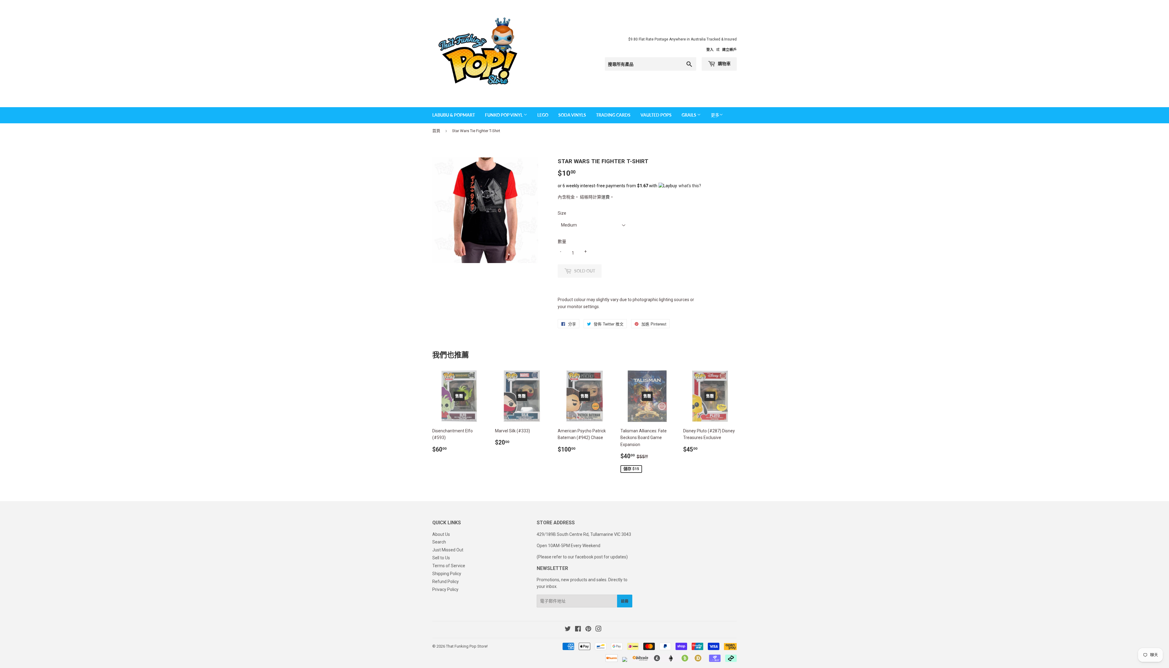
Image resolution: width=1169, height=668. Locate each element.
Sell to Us (441, 557)
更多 (715, 115)
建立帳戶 (729, 49)
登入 (710, 49)
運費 (605, 197)
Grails (689, 115)
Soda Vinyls (572, 115)
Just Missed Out (447, 549)
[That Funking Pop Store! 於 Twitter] (568, 629)
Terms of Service (448, 565)
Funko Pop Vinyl (504, 115)
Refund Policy (445, 581)
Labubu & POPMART (453, 115)
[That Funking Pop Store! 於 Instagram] (598, 629)
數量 (562, 241)
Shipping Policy (446, 573)
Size (562, 213)
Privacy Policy (445, 589)
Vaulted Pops (656, 115)
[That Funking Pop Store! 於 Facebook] (578, 629)
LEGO (542, 115)
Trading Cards (613, 115)
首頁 (436, 130)
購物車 (724, 63)
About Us (441, 534)
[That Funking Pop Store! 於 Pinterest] (588, 629)
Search (439, 542)
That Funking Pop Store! (467, 646)
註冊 (624, 601)
